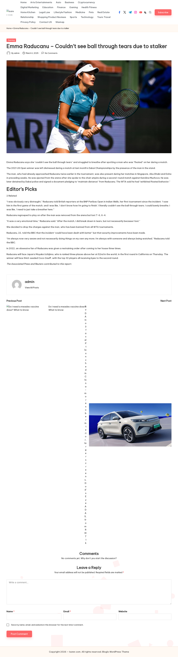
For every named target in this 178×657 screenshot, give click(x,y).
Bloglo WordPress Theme (115, 651)
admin (29, 282)
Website (122, 611)
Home (9, 28)
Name (10, 611)
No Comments (51, 53)
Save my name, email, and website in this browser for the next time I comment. (47, 625)
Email (67, 611)
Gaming (11, 40)
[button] (163, 12)
